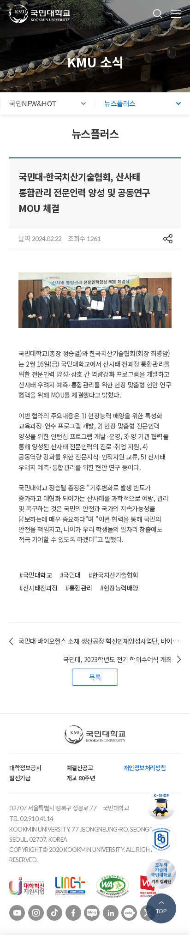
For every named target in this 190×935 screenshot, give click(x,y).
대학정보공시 (25, 767)
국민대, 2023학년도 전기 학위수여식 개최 (117, 659)
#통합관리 (78, 587)
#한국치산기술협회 (113, 574)
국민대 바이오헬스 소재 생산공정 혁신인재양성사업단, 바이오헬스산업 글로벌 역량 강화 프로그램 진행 (99, 640)
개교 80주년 (80, 777)
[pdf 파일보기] (112, 885)
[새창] (26, 885)
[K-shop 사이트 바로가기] (163, 805)
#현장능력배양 (119, 587)
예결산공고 (79, 767)
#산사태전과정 (38, 587)
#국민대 (70, 574)
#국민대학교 (35, 574)
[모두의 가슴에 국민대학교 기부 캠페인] (163, 874)
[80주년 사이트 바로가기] (163, 839)
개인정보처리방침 (145, 767)
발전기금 (19, 777)
